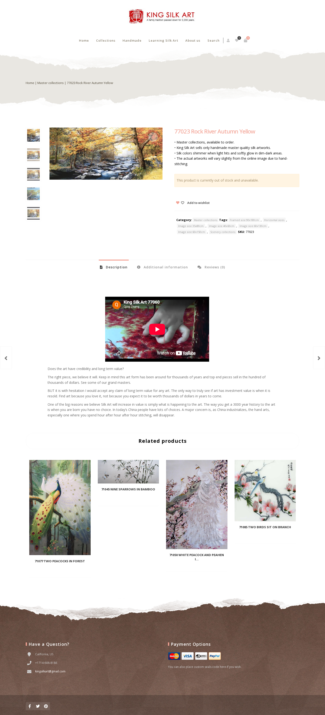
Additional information (165, 267)
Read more (52, 570)
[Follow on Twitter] (38, 706)
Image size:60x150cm (191, 232)
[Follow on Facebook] (30, 706)
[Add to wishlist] (73, 570)
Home (84, 40)
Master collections (50, 83)
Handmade (132, 40)
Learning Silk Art (163, 40)
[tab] (114, 267)
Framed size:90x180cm (244, 220)
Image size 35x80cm (191, 226)
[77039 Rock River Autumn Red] (319, 357)
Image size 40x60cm (221, 226)
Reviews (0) (214, 267)
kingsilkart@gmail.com (50, 671)
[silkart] (162, 17)
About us (192, 40)
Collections (105, 40)
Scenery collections (222, 232)
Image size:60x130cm (253, 226)
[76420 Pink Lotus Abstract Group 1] (6, 357)
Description (116, 267)
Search (213, 40)
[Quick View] (66, 570)
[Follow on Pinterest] (46, 706)
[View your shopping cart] (245, 40)
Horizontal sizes (274, 220)
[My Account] (228, 40)
